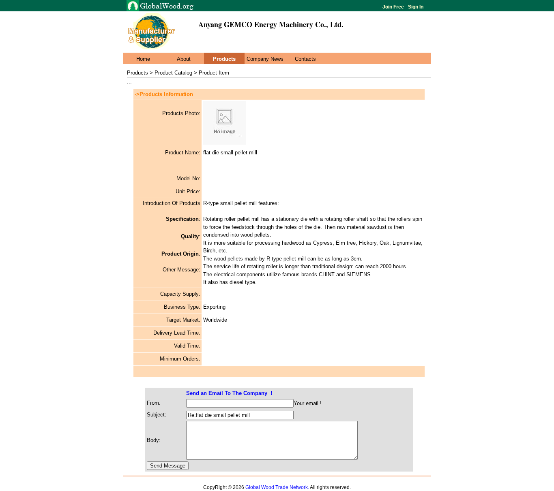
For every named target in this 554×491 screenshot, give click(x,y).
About (184, 59)
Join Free (393, 7)
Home (143, 59)
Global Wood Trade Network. (277, 487)
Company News (265, 59)
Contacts (305, 59)
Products (224, 59)
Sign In (415, 7)
